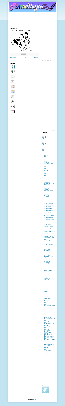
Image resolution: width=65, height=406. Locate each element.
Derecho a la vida (46, 292)
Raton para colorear (46, 162)
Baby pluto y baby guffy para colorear (49, 340)
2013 (44, 148)
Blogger (35, 399)
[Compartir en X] (23, 54)
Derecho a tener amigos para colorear (49, 202)
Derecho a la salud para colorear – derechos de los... (48, 289)
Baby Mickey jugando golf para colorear (49, 318)
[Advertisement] (32, 19)
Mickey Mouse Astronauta (47, 263)
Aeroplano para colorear (47, 250)
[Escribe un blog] (22, 54)
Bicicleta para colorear (47, 255)
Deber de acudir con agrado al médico (49, 205)
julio (44, 156)
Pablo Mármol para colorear (47, 184)
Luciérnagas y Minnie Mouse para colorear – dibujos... (48, 329)
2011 (44, 150)
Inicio (25, 57)
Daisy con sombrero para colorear (48, 316)
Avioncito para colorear (47, 248)
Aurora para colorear (46, 277)
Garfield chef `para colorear (47, 350)
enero (45, 353)
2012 (44, 149)
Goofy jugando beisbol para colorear (49, 257)
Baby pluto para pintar (47, 343)
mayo (44, 157)
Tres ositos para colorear (47, 249)
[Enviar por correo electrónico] (21, 54)
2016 (44, 144)
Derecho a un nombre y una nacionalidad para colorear (48, 224)
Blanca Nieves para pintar (47, 280)
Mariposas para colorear (47, 194)
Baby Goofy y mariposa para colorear (49, 323)
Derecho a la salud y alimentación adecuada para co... (48, 221)
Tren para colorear (46, 251)
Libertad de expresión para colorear (49, 236)
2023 (44, 137)
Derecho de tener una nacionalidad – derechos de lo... (49, 296)
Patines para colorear (47, 254)
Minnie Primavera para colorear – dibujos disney (48, 333)
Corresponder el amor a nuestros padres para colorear (48, 212)
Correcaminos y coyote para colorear (49, 260)
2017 (44, 143)
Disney (14, 55)
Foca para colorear (46, 271)
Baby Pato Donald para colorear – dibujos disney (48, 308)
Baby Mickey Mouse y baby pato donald (49, 339)
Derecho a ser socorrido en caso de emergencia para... (49, 207)
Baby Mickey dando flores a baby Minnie (49, 344)
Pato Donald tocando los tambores (48, 256)
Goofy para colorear (46, 279)
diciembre (45, 151)
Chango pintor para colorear (47, 189)
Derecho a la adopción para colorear (49, 237)
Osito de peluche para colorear (48, 270)
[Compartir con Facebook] (24, 54)
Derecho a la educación (47, 240)
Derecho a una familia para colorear (49, 214)
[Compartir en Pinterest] (25, 54)
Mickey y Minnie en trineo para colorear (49, 305)
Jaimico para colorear (47, 164)
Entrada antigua (36, 57)
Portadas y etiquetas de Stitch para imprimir (21, 65)
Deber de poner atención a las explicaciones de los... (48, 209)
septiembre (45, 155)
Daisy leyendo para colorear (47, 278)
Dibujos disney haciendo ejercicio (48, 171)
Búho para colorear (46, 269)
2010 (44, 354)
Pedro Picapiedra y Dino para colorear (49, 183)
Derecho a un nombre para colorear (49, 235)
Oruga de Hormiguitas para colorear (49, 272)
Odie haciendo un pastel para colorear (49, 345)
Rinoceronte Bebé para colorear (48, 190)
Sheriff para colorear (46, 195)
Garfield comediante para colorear (48, 351)
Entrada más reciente (13, 57)
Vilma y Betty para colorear (47, 182)
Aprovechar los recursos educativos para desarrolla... (49, 215)
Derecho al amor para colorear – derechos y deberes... (48, 298)
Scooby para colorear (47, 261)
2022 (44, 138)
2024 (44, 136)
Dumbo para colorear (47, 262)
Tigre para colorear (46, 188)
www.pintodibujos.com (21, 116)
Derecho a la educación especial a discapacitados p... (48, 217)
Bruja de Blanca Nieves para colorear (49, 163)
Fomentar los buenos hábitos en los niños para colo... (49, 226)
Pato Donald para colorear (47, 317)
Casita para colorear (46, 196)
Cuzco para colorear (46, 176)
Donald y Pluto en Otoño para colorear (49, 306)
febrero (45, 161)
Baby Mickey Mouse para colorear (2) (49, 336)
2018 (44, 142)
